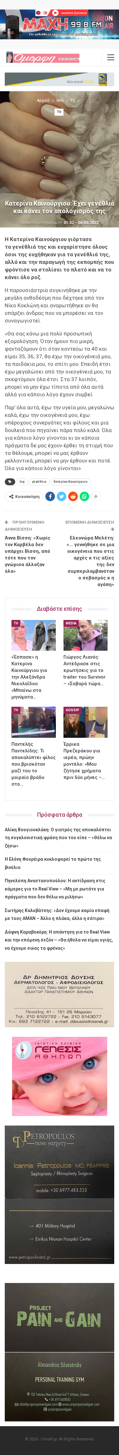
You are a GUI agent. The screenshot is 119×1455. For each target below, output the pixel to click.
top (22, 481)
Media (71, 623)
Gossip (72, 710)
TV (59, 112)
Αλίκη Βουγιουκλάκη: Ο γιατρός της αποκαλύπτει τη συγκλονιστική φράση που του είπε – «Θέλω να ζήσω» (58, 837)
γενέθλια (39, 481)
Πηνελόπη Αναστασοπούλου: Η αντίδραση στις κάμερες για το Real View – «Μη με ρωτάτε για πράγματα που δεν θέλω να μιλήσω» (55, 888)
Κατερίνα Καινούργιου (71, 481)
